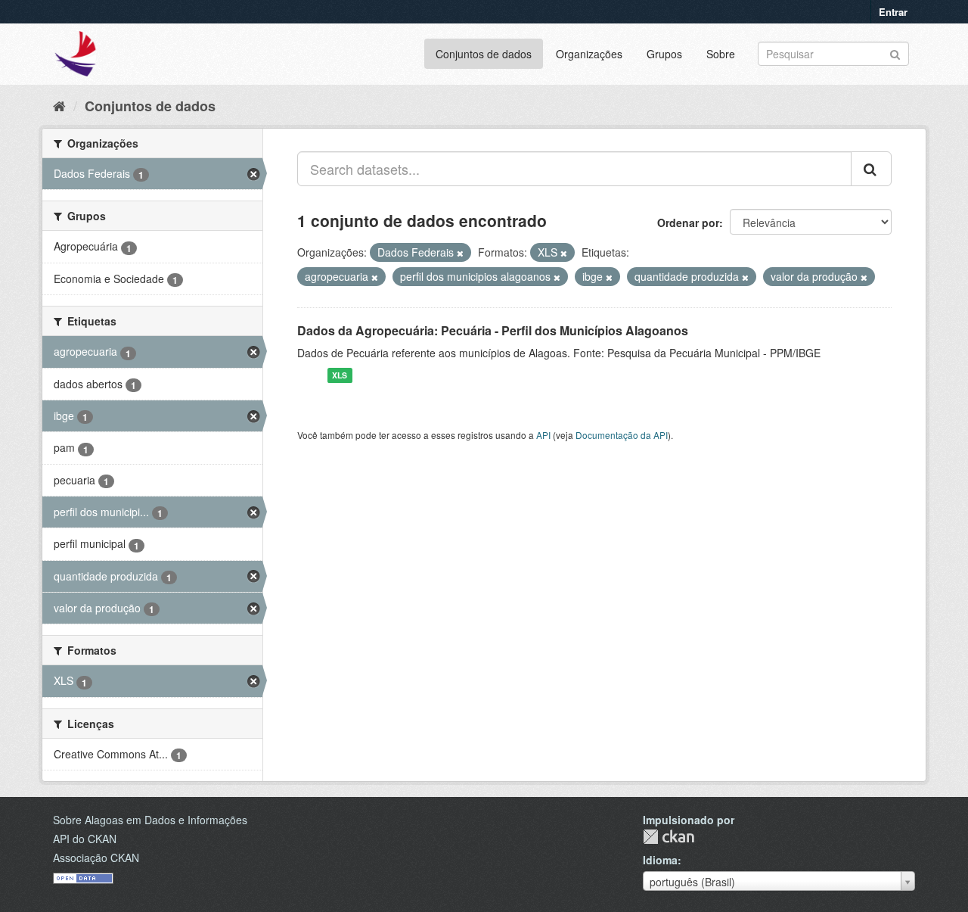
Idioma (660, 859)
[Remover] (460, 253)
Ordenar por (688, 222)
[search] (871, 168)
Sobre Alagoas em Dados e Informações (150, 819)
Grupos (664, 53)
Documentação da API (622, 434)
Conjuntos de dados (484, 53)
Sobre (720, 53)
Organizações (589, 53)
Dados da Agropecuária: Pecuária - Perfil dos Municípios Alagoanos (492, 330)
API (543, 434)
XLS (339, 375)
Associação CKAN (96, 857)
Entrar (893, 12)
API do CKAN (84, 838)
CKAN (668, 837)
